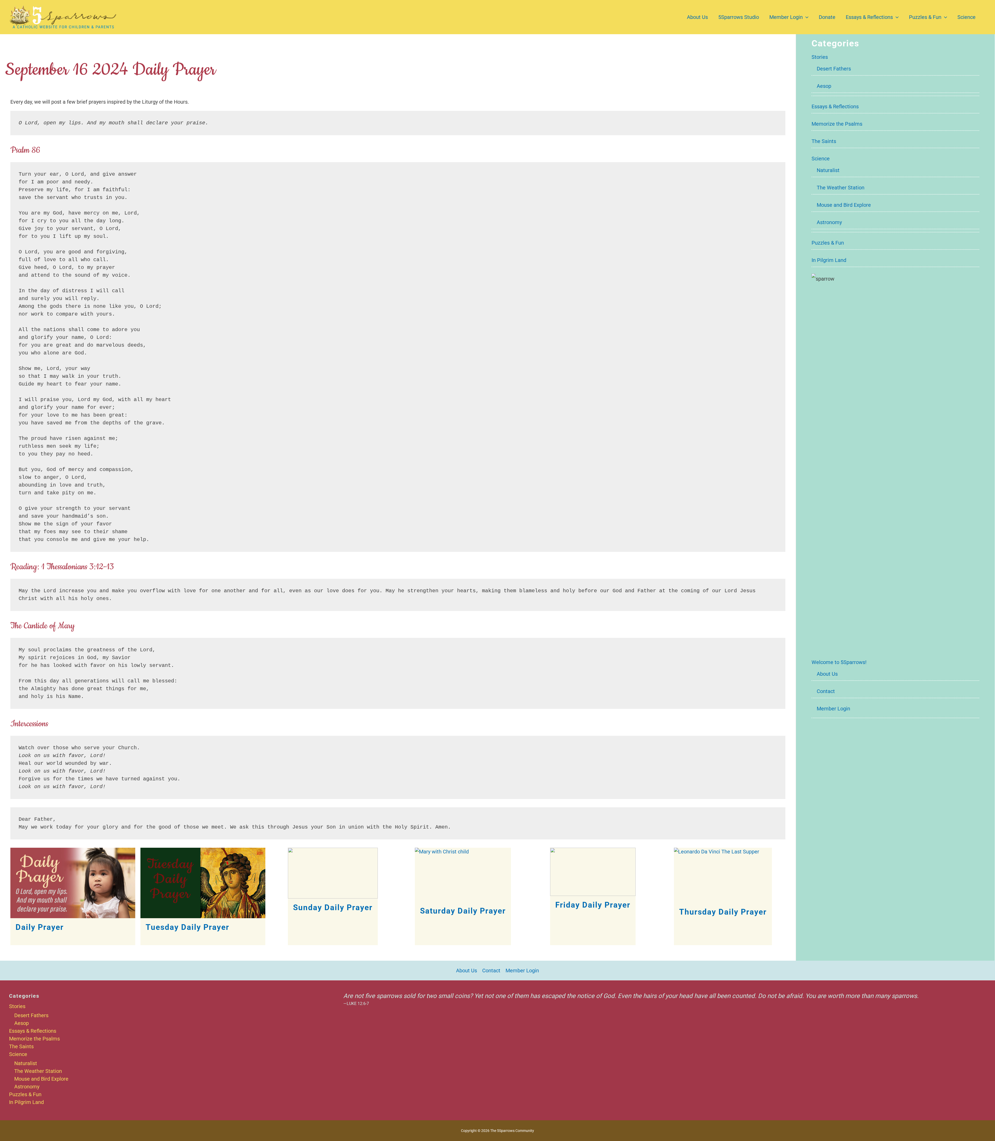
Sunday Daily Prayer (333, 907)
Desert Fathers (834, 69)
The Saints (824, 141)
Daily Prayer (40, 927)
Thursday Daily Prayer (723, 911)
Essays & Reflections (869, 17)
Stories (820, 57)
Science (966, 17)
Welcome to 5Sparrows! (839, 662)
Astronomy (829, 222)
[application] (805, 17)
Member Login (786, 17)
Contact (826, 691)
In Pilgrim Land (829, 260)
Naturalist (828, 170)
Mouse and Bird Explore (844, 205)
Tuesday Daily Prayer (187, 927)
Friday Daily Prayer (592, 904)
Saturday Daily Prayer (463, 910)
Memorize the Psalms (837, 124)
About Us (697, 17)
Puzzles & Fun (925, 17)
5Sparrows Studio (738, 17)
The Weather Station (840, 187)
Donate (827, 17)
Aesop (824, 86)
